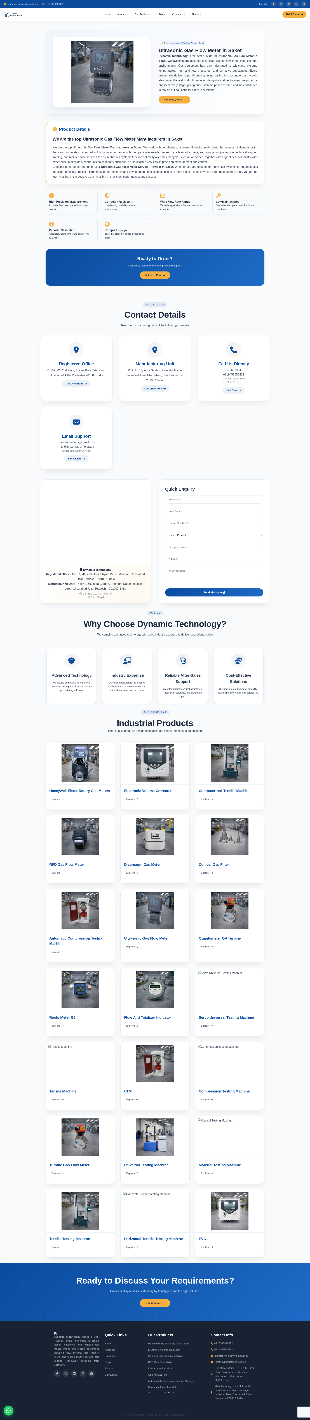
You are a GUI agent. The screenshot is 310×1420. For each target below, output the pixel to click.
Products (110, 1355)
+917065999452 (54, 4)
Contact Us (178, 14)
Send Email (74, 458)
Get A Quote (292, 14)
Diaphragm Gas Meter (160, 1368)
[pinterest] (303, 4)
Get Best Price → (155, 275)
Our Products (142, 14)
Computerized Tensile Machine (165, 1355)
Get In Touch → (155, 1302)
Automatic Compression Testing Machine (171, 1381)
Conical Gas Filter (158, 1374)
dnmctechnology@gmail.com (22, 4)
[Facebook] (273, 4)
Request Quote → (174, 99)
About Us (122, 14)
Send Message (212, 592)
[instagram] (296, 4)
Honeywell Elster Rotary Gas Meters (168, 1343)
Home (107, 14)
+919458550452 (233, 374)
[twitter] (281, 4)
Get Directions (74, 383)
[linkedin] (288, 4)
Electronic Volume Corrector (164, 1349)
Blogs (162, 14)
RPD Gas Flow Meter (160, 1362)
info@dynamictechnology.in (76, 446)
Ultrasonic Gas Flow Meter (163, 1387)
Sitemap (196, 14)
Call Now (231, 390)
